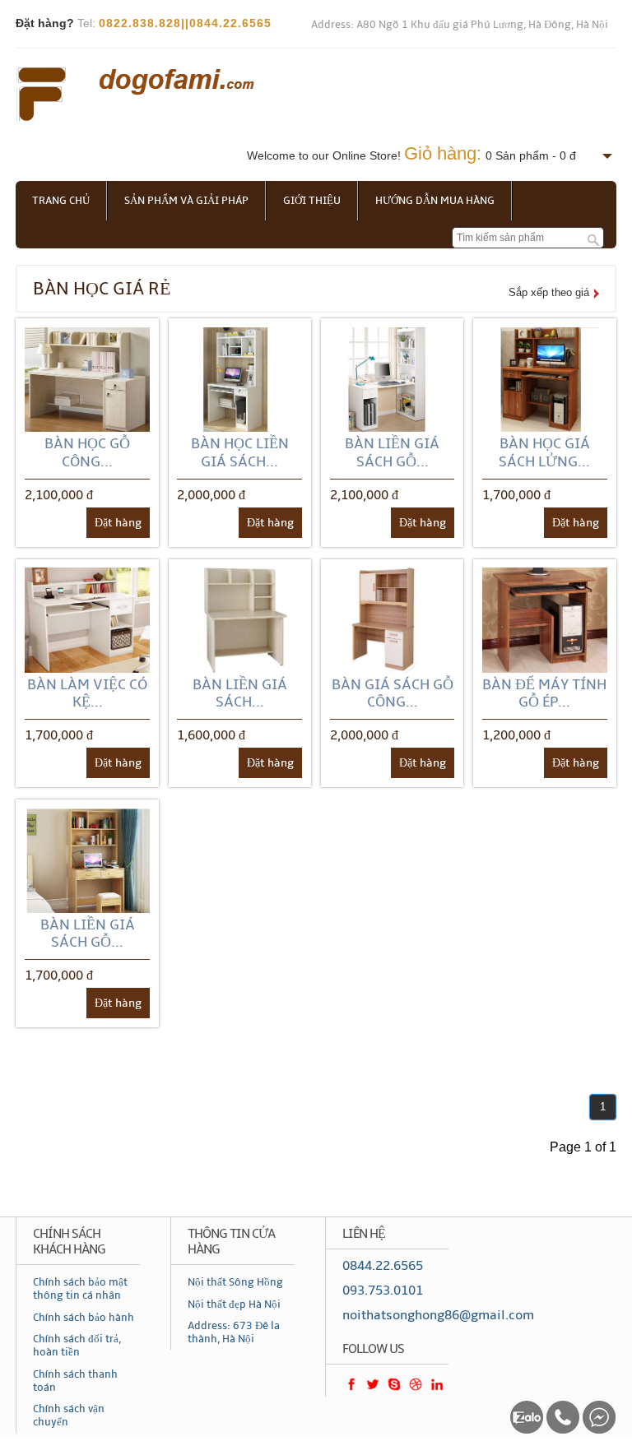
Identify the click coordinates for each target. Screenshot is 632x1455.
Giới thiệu (312, 200)
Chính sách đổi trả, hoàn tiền (77, 1345)
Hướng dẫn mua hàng (435, 200)
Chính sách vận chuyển (69, 1415)
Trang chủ (61, 200)
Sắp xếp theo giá (549, 292)
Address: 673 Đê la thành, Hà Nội (234, 1332)
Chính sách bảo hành (83, 1317)
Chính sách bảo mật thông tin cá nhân (80, 1289)
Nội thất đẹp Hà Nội (234, 1304)
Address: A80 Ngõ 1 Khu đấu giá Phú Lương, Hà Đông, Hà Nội (459, 24)
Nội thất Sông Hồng (235, 1282)
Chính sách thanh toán (75, 1381)
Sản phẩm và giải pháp (186, 200)
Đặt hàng (118, 523)
